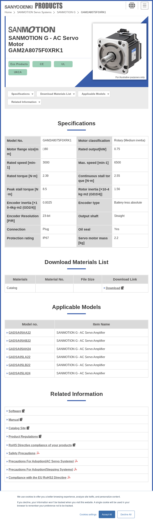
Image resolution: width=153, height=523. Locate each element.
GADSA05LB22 (19, 365)
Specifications (20, 93)
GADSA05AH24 (20, 349)
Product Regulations (23, 436)
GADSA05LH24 (19, 373)
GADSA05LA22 (19, 357)
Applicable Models (93, 93)
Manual (14, 419)
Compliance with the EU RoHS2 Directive (37, 477)
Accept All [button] (107, 514)
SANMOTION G (66, 12)
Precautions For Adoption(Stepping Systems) (41, 469)
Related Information (24, 101)
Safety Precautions (22, 453)
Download (113, 288)
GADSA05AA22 (20, 332)
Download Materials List (55, 93)
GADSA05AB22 (20, 340)
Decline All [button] (126, 514)
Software (15, 411)
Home (8, 12)
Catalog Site (17, 428)
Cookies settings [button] (88, 514)
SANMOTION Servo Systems (34, 12)
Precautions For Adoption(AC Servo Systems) (41, 461)
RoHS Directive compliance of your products (40, 445)
